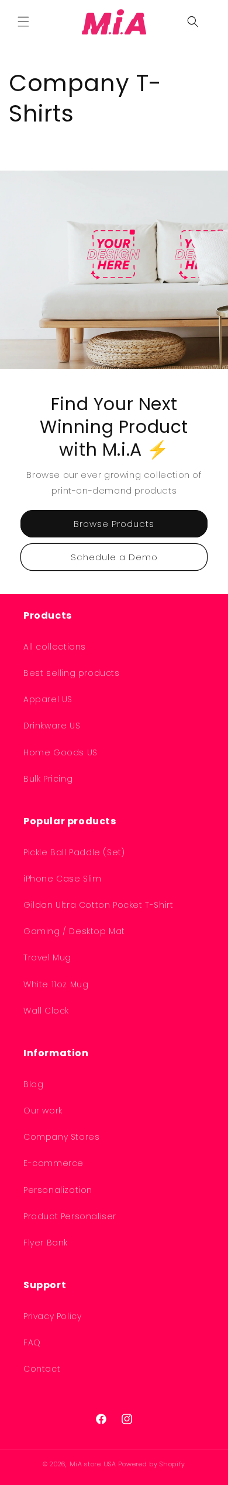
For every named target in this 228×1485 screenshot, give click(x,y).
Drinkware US (51, 725)
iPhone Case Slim (62, 878)
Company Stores (61, 1137)
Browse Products (114, 524)
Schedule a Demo (114, 557)
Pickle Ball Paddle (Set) (74, 852)
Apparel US (47, 699)
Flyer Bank (45, 1242)
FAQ (32, 1342)
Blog (33, 1084)
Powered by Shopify (151, 1464)
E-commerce (53, 1163)
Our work (43, 1110)
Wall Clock (46, 1010)
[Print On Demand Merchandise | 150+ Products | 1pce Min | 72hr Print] (114, 22)
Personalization (57, 1190)
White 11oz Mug (55, 984)
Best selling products (71, 673)
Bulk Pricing (47, 779)
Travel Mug (47, 957)
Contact (41, 1369)
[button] (23, 21)
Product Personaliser (69, 1216)
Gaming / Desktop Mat (74, 931)
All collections (54, 647)
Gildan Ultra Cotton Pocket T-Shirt (98, 905)
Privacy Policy (52, 1316)
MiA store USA (93, 1464)
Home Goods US (60, 752)
